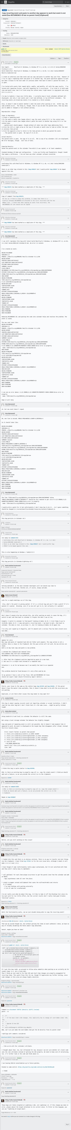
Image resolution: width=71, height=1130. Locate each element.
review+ (51, 49)
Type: (8, 25)
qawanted (9, 1000)
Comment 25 (8, 783)
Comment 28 (8, 908)
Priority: (8, 27)
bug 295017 (32, 169)
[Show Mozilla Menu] (5, 2)
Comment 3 (7, 192)
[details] (25, 1009)
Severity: (17, 27)
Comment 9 (7, 494)
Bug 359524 (8, 232)
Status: (8, 33)
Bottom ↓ (53, 58)
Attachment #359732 (6, 982)
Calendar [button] (13, 21)
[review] (36, 1009)
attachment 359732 (15, 1009)
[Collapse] (68, 62)
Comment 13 (8, 534)
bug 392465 (50, 686)
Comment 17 (8, 596)
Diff (60, 49)
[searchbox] (52, 2)
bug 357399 (40, 686)
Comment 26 (8, 836)
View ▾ (67, 6)
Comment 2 (7, 183)
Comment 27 (8, 855)
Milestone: (7, 35)
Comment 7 (7, 405)
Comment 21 (8, 699)
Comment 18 (8, 611)
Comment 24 (8, 764)
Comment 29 (8, 917)
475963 (9, 901)
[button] (67, 2)
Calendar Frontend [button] (16, 23)
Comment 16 (8, 582)
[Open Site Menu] (2, 2)
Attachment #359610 (6, 936)
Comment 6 (7, 237)
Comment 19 (8, 636)
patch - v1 (3, 49)
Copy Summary (58, 6)
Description (8, 63)
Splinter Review (66, 49)
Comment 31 (8, 1006)
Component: (6, 23)
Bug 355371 (8, 187)
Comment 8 (8, 415)
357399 (9, 777)
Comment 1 (7, 160)
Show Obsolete (6, 55)
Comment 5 (7, 228)
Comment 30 (8, 941)
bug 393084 (11, 797)
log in (9, 1116)
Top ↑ (67, 1124)
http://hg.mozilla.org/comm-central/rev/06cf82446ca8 (36, 1067)
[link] (20, 957)
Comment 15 (8, 558)
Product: (7, 21)
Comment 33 (8, 1059)
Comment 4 (7, 219)
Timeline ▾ (66, 58)
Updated (7, 210)
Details (56, 49)
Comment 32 (8, 1042)
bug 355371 (19, 196)
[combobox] (52, 2)
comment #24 (14, 786)
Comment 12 (8, 515)
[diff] (31, 1009)
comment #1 (14, 537)
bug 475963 (27, 861)
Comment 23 (8, 712)
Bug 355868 (8, 222)
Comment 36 (8, 1101)
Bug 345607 (11, 10)
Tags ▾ (59, 58)
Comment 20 (8, 682)
